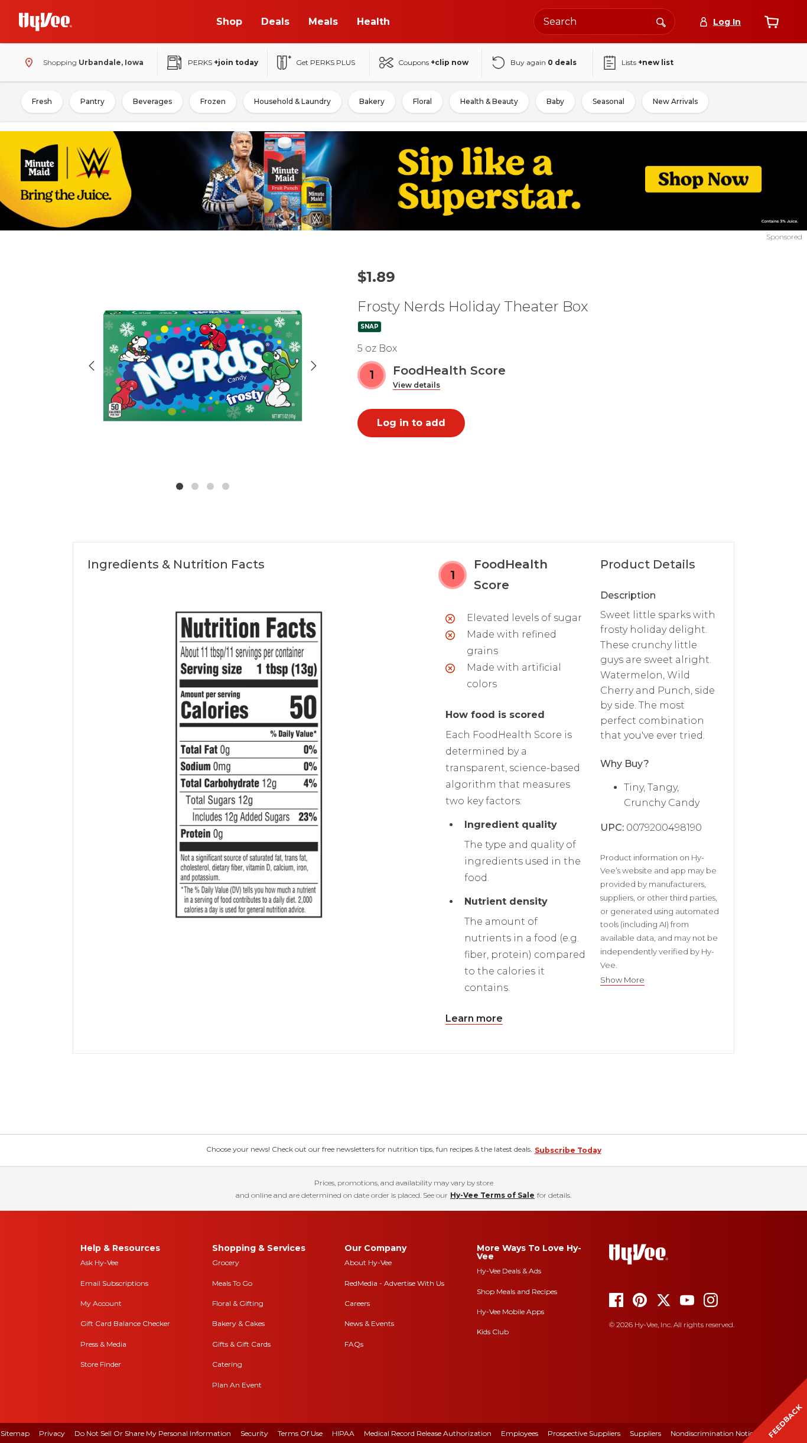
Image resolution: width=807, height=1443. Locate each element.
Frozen (213, 101)
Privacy (52, 1433)
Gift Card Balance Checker (125, 1323)
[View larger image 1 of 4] (203, 366)
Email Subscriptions (114, 1283)
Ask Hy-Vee (99, 1262)
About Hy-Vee (368, 1262)
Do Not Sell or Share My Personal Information (152, 1433)
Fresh (42, 101)
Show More (622, 980)
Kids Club (493, 1331)
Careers (357, 1303)
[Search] (661, 21)
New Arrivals (675, 101)
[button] (416, 385)
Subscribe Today (568, 1150)
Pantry (92, 101)
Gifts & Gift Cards (241, 1344)
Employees (519, 1433)
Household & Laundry (292, 101)
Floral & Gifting (237, 1303)
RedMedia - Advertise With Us (394, 1283)
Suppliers (645, 1433)
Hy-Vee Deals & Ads (509, 1270)
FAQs (353, 1344)
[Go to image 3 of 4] (210, 486)
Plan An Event (237, 1384)
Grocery (225, 1262)
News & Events (369, 1323)
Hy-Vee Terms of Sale (492, 1195)
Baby (555, 101)
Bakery (372, 101)
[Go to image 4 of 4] (225, 486)
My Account (101, 1303)
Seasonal (608, 101)
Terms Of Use (300, 1433)
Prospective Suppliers (584, 1433)
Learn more (474, 1018)
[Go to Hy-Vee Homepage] (45, 21)
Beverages (152, 101)
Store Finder (100, 1364)
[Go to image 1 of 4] (179, 486)
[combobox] (604, 21)
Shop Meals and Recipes (517, 1291)
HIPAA (343, 1433)
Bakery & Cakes (238, 1323)
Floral (422, 101)
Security (254, 1433)
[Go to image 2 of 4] (195, 486)
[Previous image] (91, 366)
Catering (227, 1364)
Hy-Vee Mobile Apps (510, 1311)
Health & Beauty (489, 101)
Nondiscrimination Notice (714, 1433)
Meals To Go (232, 1283)
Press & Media (103, 1344)
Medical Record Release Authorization (428, 1433)
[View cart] (771, 22)
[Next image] (314, 366)
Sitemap (15, 1433)
